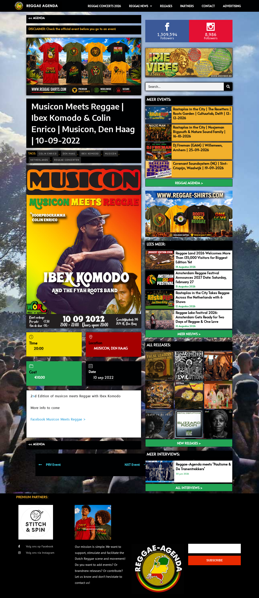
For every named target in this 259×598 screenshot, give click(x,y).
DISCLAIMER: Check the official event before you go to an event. (72, 29)
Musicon (111, 153)
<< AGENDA (36, 18)
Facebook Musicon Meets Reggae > (58, 419)
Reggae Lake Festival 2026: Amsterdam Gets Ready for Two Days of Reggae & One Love (200, 317)
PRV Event (53, 464)
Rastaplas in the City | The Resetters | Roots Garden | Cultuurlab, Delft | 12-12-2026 (202, 113)
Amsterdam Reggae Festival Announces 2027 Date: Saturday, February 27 (201, 277)
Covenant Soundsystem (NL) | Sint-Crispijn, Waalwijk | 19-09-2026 (200, 165)
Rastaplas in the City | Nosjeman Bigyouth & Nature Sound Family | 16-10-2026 (199, 131)
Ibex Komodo (90, 153)
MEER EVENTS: (159, 99)
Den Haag (69, 153)
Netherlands (39, 159)
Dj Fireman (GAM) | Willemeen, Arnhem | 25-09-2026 (198, 147)
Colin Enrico (48, 153)
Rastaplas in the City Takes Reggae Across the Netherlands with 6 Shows (202, 297)
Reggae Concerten (66, 159)
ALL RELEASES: (159, 344)
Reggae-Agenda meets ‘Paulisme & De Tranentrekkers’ (203, 466)
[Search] (228, 87)
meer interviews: (163, 454)
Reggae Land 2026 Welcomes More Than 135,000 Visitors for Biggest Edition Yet (203, 257)
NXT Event (132, 464)
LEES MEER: (156, 243)
